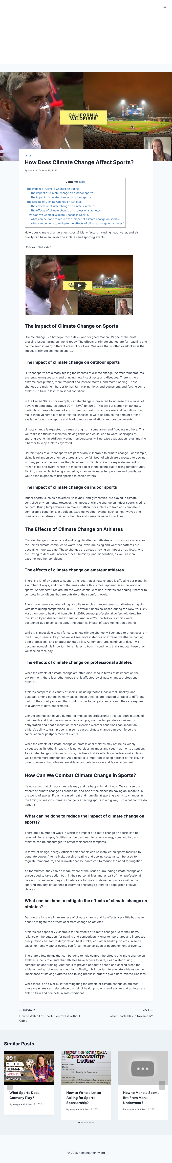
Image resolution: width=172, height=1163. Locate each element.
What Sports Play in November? (131, 1013)
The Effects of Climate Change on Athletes (54, 201)
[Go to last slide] (10, 1085)
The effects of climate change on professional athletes (66, 210)
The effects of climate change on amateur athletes (63, 206)
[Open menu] (165, 6)
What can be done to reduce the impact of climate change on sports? (75, 219)
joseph (31, 170)
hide (81, 181)
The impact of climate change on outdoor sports (62, 193)
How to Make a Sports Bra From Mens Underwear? (141, 1098)
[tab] (79, 1122)
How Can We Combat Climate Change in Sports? (58, 214)
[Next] (162, 1085)
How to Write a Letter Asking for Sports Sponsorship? (83, 1098)
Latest (29, 155)
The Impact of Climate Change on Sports (53, 188)
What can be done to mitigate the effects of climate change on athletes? (77, 223)
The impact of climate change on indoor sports (61, 197)
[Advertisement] (86, 38)
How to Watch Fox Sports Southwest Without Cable (49, 1015)
